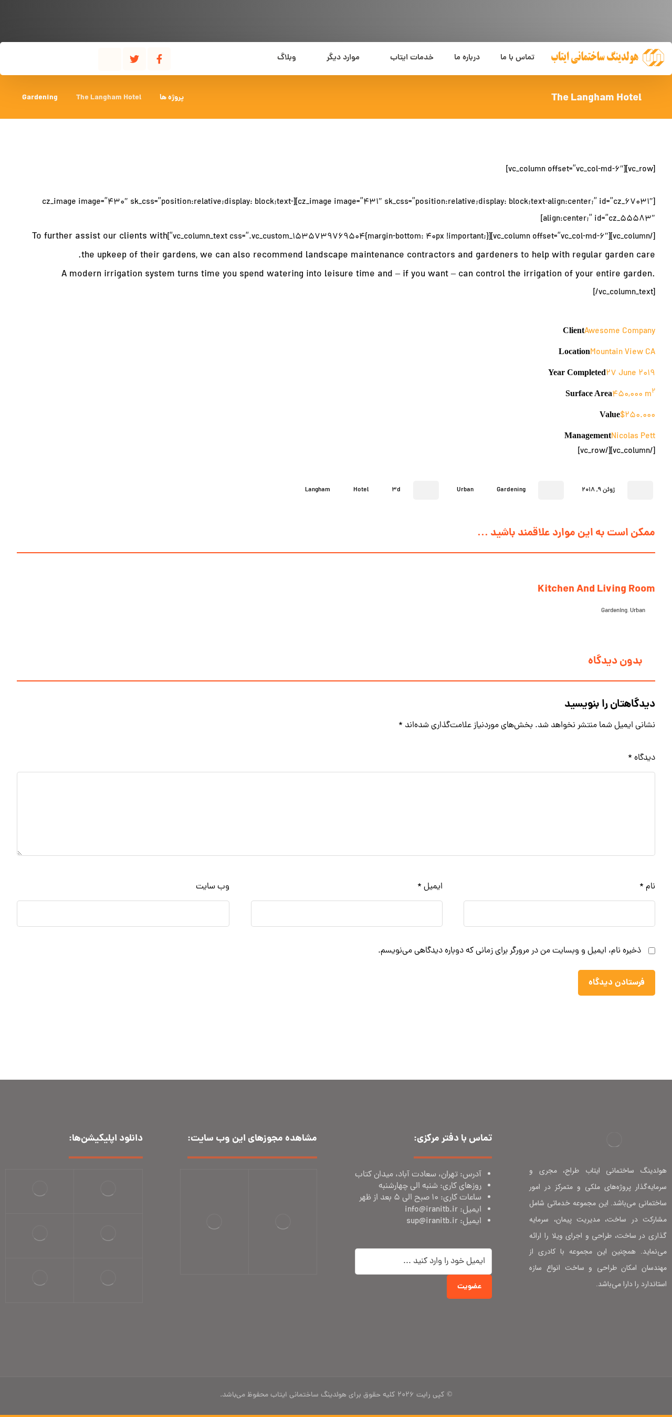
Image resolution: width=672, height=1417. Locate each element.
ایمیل (429, 887)
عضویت (469, 1286)
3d (396, 490)
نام (647, 887)
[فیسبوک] (159, 58)
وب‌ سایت (212, 887)
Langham (317, 490)
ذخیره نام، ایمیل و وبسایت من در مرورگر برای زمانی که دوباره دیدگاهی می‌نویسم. (509, 951)
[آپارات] (109, 59)
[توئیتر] (134, 58)
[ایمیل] (635, 1318)
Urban (465, 490)
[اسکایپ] (656, 1318)
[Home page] (205, 98)
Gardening (511, 490)
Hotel (361, 490)
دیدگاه (641, 758)
